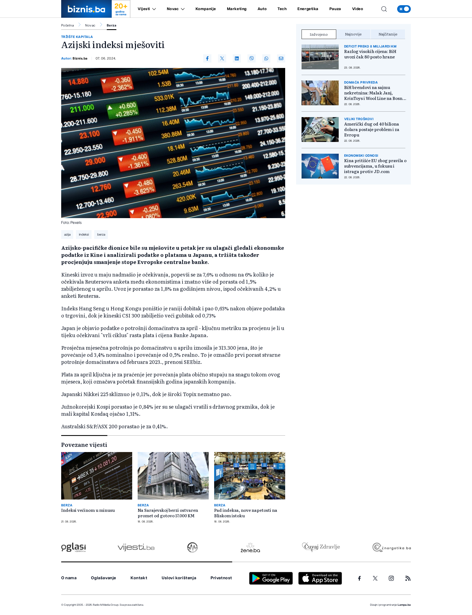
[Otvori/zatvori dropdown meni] (153, 9)
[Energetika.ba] (391, 547)
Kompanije (206, 9)
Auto (262, 9)
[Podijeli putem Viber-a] (251, 58)
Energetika (307, 9)
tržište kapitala (77, 36)
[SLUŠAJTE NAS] (192, 547)
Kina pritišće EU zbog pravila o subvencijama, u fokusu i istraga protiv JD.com (375, 166)
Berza (111, 25)
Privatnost (221, 578)
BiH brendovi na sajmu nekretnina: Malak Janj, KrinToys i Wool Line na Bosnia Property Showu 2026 (375, 93)
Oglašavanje (103, 578)
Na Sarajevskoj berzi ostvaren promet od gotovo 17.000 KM (168, 512)
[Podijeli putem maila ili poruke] (281, 58)
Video (357, 9)
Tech (282, 9)
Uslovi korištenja (179, 578)
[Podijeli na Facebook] (207, 58)
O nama (69, 578)
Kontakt (139, 578)
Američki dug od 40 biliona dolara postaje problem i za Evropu (371, 129)
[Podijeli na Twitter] (222, 58)
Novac (173, 9)
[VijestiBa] (135, 547)
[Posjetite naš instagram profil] (391, 578)
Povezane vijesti (84, 444)
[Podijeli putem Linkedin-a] (237, 58)
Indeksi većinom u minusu (88, 510)
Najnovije (353, 34)
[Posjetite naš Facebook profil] (359, 578)
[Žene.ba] (250, 547)
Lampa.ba (404, 605)
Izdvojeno (319, 34)
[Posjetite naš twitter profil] (375, 578)
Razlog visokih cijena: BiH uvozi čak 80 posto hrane (370, 54)
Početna (67, 25)
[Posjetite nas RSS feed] (408, 578)
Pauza (335, 9)
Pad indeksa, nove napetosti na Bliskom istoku (245, 512)
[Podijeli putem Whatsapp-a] (266, 58)
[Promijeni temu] (404, 9)
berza (101, 234)
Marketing (237, 9)
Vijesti (144, 9)
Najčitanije (388, 34)
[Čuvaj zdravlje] (321, 547)
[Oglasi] (73, 547)
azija (67, 234)
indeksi (84, 234)
